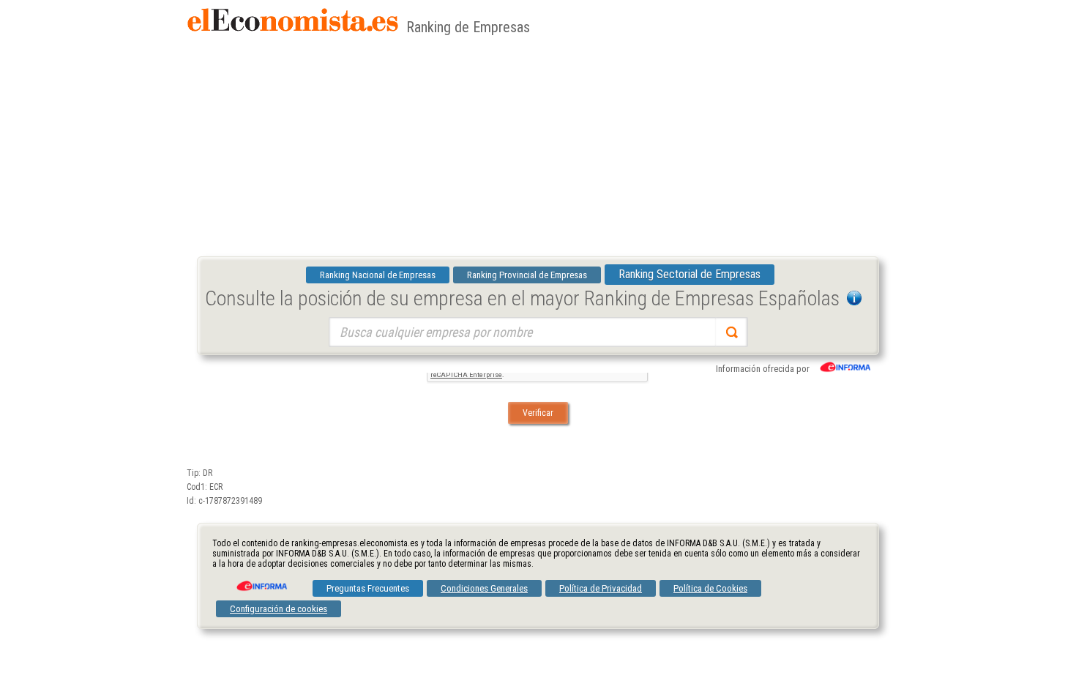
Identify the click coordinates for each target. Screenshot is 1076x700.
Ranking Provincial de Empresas (527, 274)
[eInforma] (260, 580)
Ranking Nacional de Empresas (378, 274)
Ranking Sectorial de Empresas (690, 274)
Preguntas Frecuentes (367, 588)
